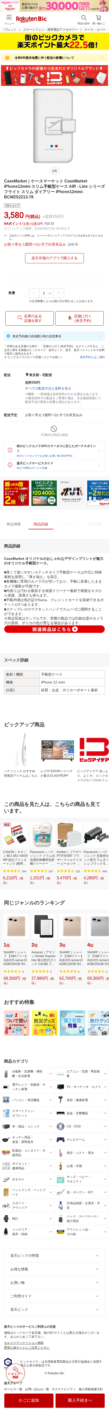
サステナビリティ (64, 1389)
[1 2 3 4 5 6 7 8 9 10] (46, 293)
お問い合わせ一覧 (37, 1389)
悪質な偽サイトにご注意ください (27, 1347)
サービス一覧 (13, 1389)
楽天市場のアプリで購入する (54, 258)
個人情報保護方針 (91, 1389)
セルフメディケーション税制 (24, 1343)
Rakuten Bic (31, 19)
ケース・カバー (95, 29)
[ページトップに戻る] (102, 1392)
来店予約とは (88, 357)
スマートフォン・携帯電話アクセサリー (50, 29)
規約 (102, 357)
